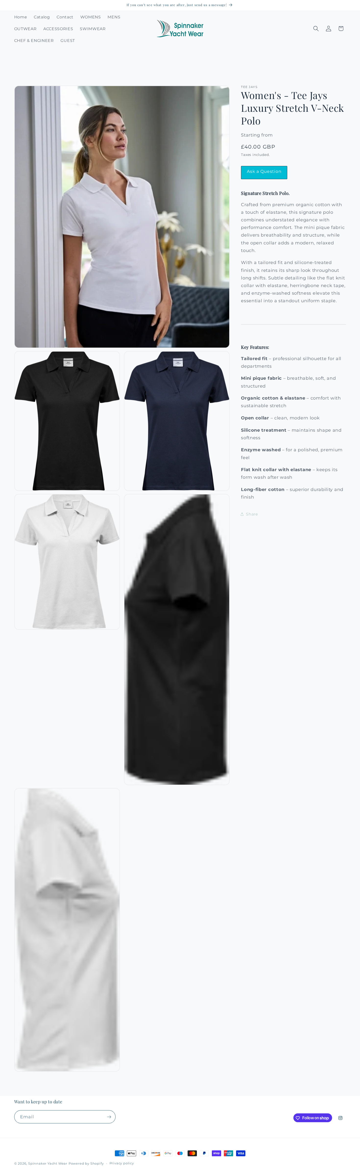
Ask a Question (264, 171)
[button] (316, 28)
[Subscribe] (109, 1116)
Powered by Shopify (86, 1163)
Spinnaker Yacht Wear (47, 1163)
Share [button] (252, 514)
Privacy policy (121, 1163)
